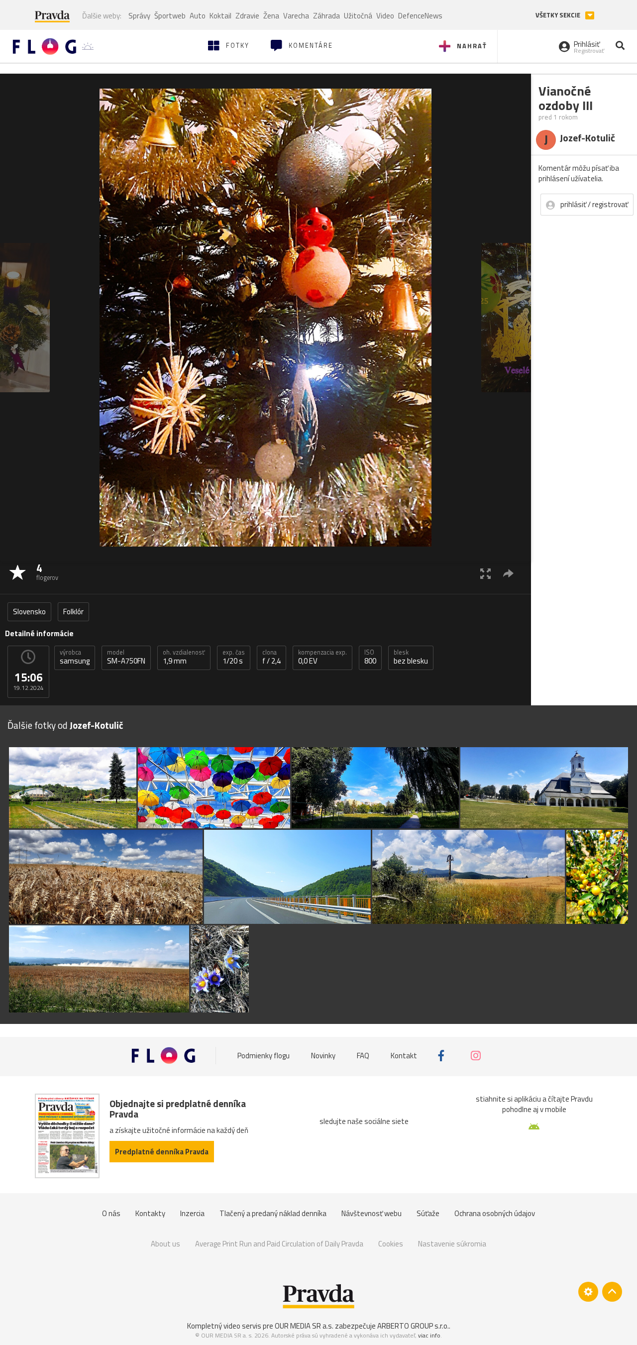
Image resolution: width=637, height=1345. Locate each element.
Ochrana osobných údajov (494, 1213)
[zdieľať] (508, 573)
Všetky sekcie (558, 15)
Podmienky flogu (263, 1055)
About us (165, 1243)
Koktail (220, 15)
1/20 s (233, 657)
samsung (75, 657)
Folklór (73, 611)
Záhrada (326, 15)
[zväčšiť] (485, 573)
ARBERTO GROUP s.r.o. (413, 1326)
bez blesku (411, 657)
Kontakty (150, 1213)
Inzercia (192, 1213)
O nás (111, 1213)
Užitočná (358, 15)
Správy (139, 15)
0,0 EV (322, 657)
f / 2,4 (271, 657)
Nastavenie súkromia (452, 1243)
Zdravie (247, 15)
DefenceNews (420, 15)
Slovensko (29, 611)
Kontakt (404, 1055)
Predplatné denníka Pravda (162, 1151)
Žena (271, 15)
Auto (198, 15)
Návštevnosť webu (371, 1213)
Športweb (170, 15)
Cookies (390, 1243)
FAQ (363, 1055)
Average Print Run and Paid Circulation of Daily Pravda (279, 1243)
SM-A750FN (126, 657)
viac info (429, 1335)
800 (370, 657)
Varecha (296, 15)
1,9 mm (184, 657)
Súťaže (428, 1213)
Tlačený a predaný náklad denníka (272, 1213)
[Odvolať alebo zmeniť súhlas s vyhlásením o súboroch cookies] (588, 1292)
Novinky (323, 1055)
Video (385, 15)
